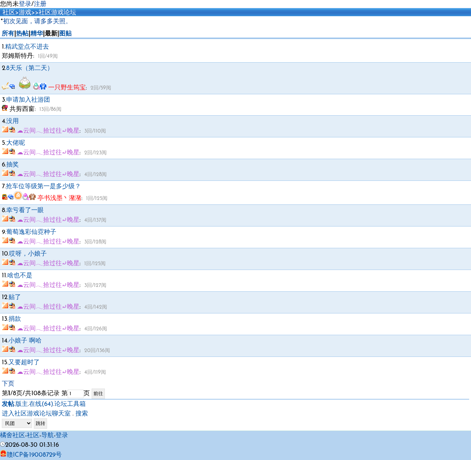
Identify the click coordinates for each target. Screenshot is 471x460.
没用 (12, 121)
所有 (8, 34)
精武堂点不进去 (27, 47)
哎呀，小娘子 (28, 254)
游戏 (25, 13)
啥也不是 (19, 276)
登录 (25, 4)
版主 (21, 404)
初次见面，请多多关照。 (37, 21)
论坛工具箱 (70, 404)
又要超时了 (24, 362)
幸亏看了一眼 (25, 210)
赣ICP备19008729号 (34, 455)
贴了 (14, 297)
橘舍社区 (12, 435)
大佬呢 (15, 143)
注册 (40, 4)
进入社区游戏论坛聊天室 (36, 414)
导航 (47, 435)
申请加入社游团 (28, 100)
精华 (37, 34)
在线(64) (41, 404)
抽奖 (12, 165)
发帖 (8, 404)
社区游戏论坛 (57, 13)
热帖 (22, 34)
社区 (9, 13)
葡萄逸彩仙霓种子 (31, 232)
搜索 (81, 414)
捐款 (14, 319)
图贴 (65, 34)
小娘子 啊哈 (25, 341)
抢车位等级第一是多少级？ (43, 186)
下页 (8, 384)
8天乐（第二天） (29, 68)
